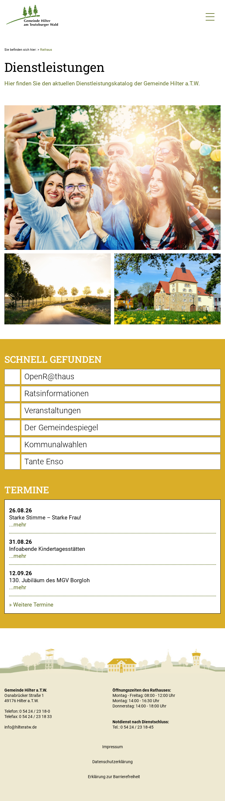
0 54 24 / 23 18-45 (137, 727)
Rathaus (46, 50)
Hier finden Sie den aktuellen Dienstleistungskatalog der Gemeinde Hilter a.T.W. (102, 83)
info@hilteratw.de (20, 727)
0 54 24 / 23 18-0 (34, 711)
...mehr (17, 524)
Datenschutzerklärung (112, 761)
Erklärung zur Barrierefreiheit (114, 776)
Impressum (112, 746)
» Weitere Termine (31, 604)
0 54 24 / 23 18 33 (35, 716)
